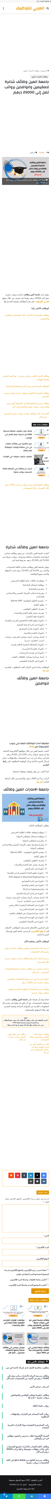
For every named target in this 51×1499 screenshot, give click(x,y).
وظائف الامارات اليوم (31, 71)
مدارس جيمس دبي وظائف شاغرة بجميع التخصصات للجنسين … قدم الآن (13, 1350)
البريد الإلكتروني (42, 1247)
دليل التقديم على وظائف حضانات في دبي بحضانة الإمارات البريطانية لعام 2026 (18, 447)
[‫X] (37, 1175)
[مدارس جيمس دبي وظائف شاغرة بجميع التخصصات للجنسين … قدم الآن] (13, 1338)
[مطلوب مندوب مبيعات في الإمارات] (41, 460)
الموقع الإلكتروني (38, 931)
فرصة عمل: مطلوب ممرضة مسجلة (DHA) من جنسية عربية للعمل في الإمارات (17, 434)
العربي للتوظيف (42, 301)
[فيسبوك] (44, 1175)
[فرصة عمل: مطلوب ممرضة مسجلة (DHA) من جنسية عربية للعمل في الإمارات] (41, 434)
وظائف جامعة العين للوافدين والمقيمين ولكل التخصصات (39, 1037)
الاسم (46, 1236)
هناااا (31, 746)
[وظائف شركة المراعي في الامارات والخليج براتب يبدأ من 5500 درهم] (38, 1338)
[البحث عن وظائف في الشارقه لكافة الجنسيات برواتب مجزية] (41, 472)
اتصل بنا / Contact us (18, 1484)
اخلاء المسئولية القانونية (25, 1489)
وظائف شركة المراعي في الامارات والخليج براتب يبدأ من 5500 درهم (38, 1350)
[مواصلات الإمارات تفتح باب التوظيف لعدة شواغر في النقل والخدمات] (13, 1311)
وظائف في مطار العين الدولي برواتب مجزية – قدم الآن (16, 1037)
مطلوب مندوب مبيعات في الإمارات (17, 456)
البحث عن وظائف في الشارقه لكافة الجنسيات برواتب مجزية (17, 470)
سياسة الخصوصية (35, 1484)
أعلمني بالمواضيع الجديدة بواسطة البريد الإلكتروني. (28, 1285)
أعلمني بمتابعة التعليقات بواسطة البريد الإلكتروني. (28, 1279)
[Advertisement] (25, 41)
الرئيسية (44, 71)
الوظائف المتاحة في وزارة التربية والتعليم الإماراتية (27, 386)
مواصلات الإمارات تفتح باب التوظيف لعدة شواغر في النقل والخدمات (13, 1322)
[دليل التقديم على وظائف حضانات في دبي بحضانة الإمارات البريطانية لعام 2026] (41, 447)
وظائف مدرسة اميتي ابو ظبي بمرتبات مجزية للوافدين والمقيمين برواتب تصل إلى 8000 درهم (38, 1324)
